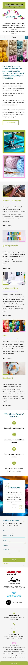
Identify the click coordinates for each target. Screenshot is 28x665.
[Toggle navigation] (2, 37)
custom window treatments (11, 209)
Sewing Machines (10, 288)
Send (14, 560)
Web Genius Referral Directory (17, 658)
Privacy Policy (6, 563)
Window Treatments (12, 200)
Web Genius (18, 649)
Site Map (5, 658)
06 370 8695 (14, 628)
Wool (5, 335)
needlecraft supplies (9, 386)
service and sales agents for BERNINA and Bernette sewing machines (13, 299)
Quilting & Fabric (10, 245)
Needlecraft (8, 378)
